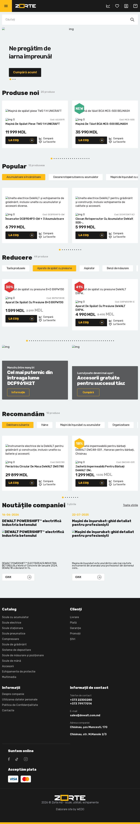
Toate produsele (15, 268)
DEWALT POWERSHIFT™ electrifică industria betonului (31, 523)
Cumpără (88, 392)
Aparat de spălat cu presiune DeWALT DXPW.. (100, 307)
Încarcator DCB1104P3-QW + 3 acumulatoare (34, 218)
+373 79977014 (81, 703)
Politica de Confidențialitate (20, 705)
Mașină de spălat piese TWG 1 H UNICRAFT (32, 123)
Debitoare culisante (17, 424)
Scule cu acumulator (15, 617)
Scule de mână (11, 660)
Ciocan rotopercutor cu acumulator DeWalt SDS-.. (104, 220)
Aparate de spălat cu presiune (54, 268)
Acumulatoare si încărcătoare (23, 177)
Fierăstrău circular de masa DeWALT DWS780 (34, 466)
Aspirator (89, 268)
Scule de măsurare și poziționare (23, 655)
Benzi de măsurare (118, 268)
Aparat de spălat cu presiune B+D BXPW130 (34, 302)
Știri (72, 639)
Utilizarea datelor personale (19, 699)
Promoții (75, 633)
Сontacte (8, 710)
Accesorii (8, 666)
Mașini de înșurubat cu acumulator (80, 424)
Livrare (74, 617)
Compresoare (10, 639)
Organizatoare (121, 424)
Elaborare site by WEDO (70, 809)
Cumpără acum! (25, 72)
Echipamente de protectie (18, 671)
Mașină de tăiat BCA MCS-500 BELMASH (101, 123)
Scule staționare (12, 628)
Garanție (75, 628)
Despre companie (13, 694)
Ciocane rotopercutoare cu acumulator (75, 177)
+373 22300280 (81, 699)
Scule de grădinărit (14, 644)
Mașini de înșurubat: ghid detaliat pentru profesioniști (101, 523)
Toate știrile (130, 505)
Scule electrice (11, 622)
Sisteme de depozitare (16, 649)
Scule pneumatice (13, 633)
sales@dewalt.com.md (85, 715)
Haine (44, 424)
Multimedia (9, 677)
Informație (18, 392)
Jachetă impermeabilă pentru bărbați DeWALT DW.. (99, 468)
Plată (73, 622)
